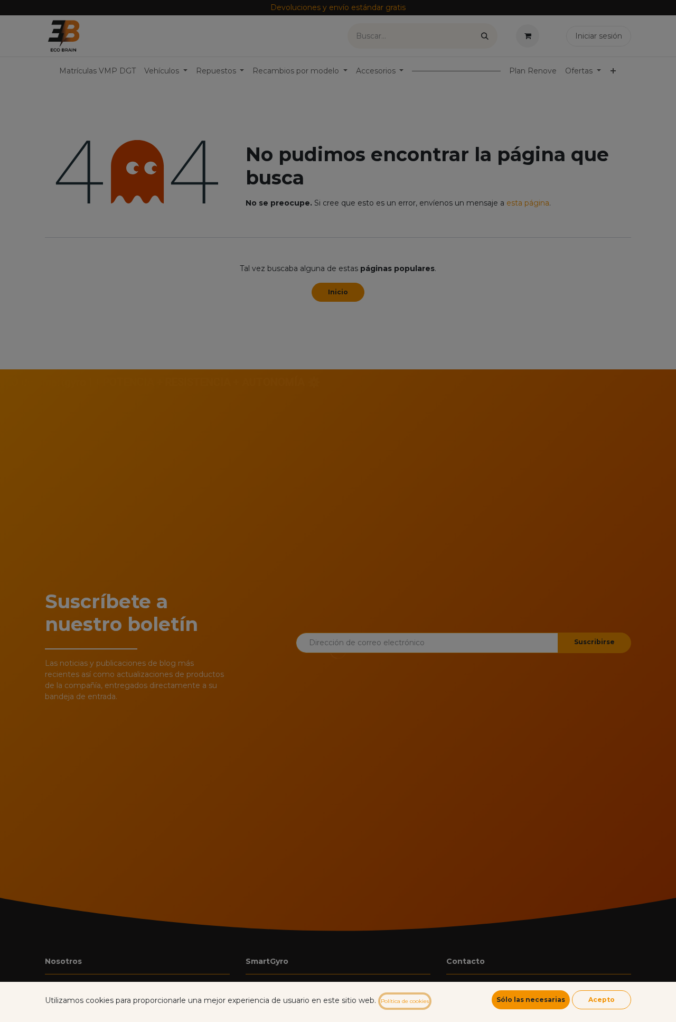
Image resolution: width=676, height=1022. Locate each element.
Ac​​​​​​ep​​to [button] (601, 1000)
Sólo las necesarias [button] (530, 1000)
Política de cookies (405, 1001)
